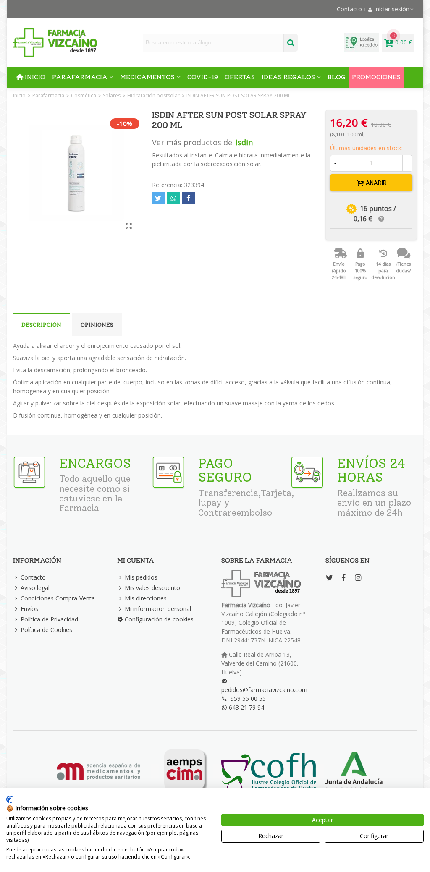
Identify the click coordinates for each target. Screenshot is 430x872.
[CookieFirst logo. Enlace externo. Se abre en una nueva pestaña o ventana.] (9, 799)
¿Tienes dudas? (403, 267)
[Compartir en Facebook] (188, 198)
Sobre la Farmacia (256, 560)
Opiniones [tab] (97, 325)
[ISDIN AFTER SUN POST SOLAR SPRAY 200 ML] (129, 225)
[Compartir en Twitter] (158, 198)
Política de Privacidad (49, 619)
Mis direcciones (146, 598)
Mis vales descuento (152, 588)
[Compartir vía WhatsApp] (173, 198)
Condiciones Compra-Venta (58, 598)
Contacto (33, 577)
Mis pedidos (141, 577)
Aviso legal (35, 588)
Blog (336, 77)
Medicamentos (147, 77)
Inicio (35, 77)
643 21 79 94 (246, 707)
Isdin (244, 142)
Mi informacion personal (158, 609)
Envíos (29, 609)
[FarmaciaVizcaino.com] (55, 42)
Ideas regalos (288, 77)
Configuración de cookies (159, 619)
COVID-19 (202, 77)
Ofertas (240, 77)
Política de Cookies (46, 630)
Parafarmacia (80, 77)
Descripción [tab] (41, 325)
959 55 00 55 (248, 698)
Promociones (376, 77)
